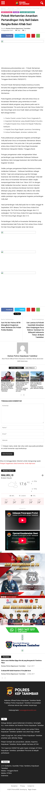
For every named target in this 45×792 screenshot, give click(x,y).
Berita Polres (11, 8)
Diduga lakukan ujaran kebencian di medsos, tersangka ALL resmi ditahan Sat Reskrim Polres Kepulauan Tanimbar (7, 387)
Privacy (22, 786)
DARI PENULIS (30, 368)
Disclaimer (14, 786)
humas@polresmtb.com (27, 710)
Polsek (16, 12)
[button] (41, 3)
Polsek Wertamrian (27, 12)
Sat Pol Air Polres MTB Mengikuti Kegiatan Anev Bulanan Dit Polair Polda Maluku (11, 326)
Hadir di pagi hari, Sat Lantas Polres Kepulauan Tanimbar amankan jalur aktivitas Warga (37, 385)
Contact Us (30, 786)
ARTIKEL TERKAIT (16, 368)
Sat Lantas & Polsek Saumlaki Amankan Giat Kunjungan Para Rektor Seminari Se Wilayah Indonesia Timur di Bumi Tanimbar (35, 329)
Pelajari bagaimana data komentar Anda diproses (17, 463)
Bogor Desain (32, 789)
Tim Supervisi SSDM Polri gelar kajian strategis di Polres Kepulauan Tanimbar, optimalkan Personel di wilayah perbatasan (21, 750)
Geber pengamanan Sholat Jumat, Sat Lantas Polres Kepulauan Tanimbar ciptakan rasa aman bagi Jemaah (22, 387)
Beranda (3, 8)
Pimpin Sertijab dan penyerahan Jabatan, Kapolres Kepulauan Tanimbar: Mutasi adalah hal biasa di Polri (20, 743)
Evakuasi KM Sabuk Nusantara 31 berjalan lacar (16, 671)
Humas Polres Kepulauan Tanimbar (18, 28)
